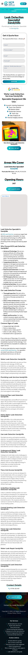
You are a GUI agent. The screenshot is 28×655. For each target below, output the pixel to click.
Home (3, 9)
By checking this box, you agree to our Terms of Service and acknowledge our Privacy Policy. (14, 76)
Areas (7, 9)
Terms (19, 613)
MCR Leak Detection (8, 234)
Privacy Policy (12, 613)
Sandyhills (14, 28)
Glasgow (11, 9)
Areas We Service (18, 605)
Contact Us (7, 605)
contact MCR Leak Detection (9, 350)
